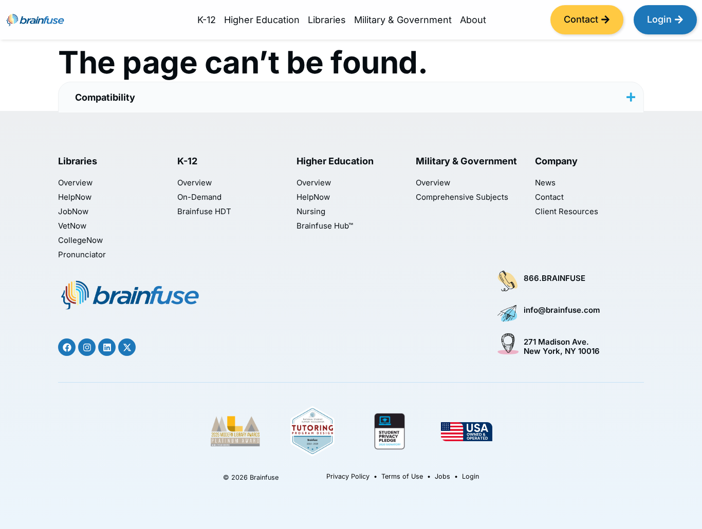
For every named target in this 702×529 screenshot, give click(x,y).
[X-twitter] (127, 347)
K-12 (206, 19)
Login (470, 476)
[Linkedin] (107, 347)
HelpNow (74, 197)
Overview (75, 182)
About (473, 19)
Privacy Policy (348, 476)
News (545, 182)
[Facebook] (67, 347)
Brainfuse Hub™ (325, 226)
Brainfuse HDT (204, 211)
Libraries (327, 19)
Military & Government (403, 19)
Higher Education (262, 19)
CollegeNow (80, 240)
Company (556, 161)
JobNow (73, 211)
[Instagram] (87, 347)
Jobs (442, 476)
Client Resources (566, 211)
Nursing (311, 211)
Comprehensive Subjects (462, 197)
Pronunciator (82, 254)
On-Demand (199, 197)
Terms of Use (402, 476)
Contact (549, 197)
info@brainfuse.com (562, 310)
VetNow (72, 226)
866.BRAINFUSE (554, 278)
